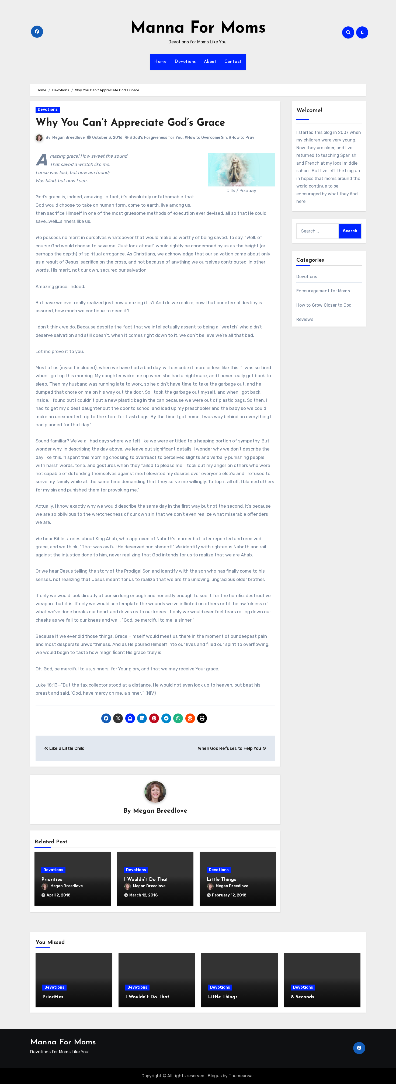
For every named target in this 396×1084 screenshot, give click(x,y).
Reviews (304, 319)
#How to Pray (241, 137)
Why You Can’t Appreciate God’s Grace (130, 123)
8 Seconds (302, 997)
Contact (233, 62)
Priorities (51, 879)
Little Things (221, 879)
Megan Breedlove (68, 137)
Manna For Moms (198, 28)
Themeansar (241, 1075)
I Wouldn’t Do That (146, 879)
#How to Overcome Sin (206, 137)
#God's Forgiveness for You (156, 137)
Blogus (215, 1075)
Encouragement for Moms (323, 290)
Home (160, 62)
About (210, 62)
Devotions (185, 62)
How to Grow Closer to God (324, 305)
